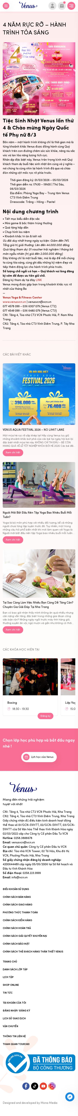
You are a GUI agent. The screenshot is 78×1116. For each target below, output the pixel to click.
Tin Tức (8, 993)
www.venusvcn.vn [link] (14, 302)
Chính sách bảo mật (16, 944)
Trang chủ (10, 961)
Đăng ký (45, 716)
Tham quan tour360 (16, 1044)
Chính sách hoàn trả (17, 928)
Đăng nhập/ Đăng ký (16, 1010)
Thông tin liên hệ (14, 1036)
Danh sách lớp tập (15, 969)
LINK (39, 280)
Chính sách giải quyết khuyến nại (25, 936)
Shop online (11, 985)
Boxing (12, 703)
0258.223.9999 (32, 873)
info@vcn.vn (20, 877)
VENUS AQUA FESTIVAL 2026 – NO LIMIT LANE (33, 430)
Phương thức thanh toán (20, 912)
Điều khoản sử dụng (16, 889)
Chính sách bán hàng (17, 897)
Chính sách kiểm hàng (17, 920)
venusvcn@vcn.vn (23, 842)
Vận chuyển (10, 1026)
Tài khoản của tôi (14, 1003)
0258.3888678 (23, 838)
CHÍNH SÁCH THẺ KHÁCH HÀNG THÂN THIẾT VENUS (33, 951)
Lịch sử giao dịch (14, 1018)
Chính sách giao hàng (17, 904)
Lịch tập (8, 977)
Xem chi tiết (13, 452)
